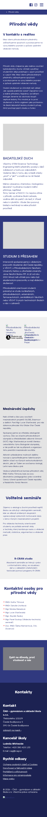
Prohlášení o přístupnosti (15, 771)
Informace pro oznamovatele (17, 775)
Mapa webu (8, 778)
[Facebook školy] (31, 4)
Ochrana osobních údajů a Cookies (20, 764)
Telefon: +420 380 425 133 (16, 747)
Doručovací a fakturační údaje (17, 768)
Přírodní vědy (13, 12)
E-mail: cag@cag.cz (12, 751)
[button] (41, 4)
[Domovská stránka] (10, 5)
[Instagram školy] (35, 4)
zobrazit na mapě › (12, 730)
